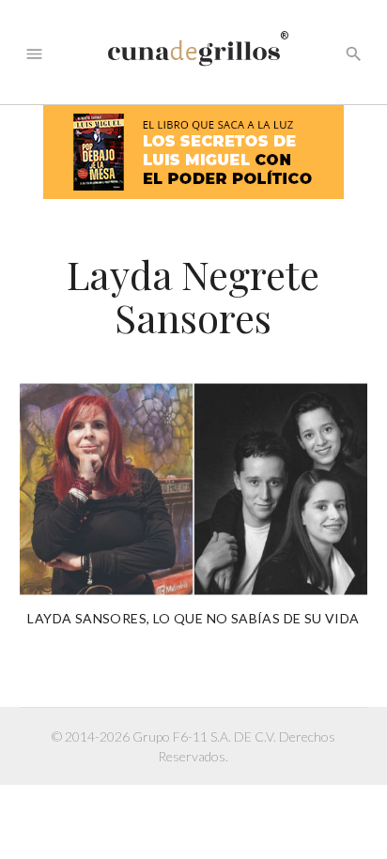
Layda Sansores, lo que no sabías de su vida (193, 618)
